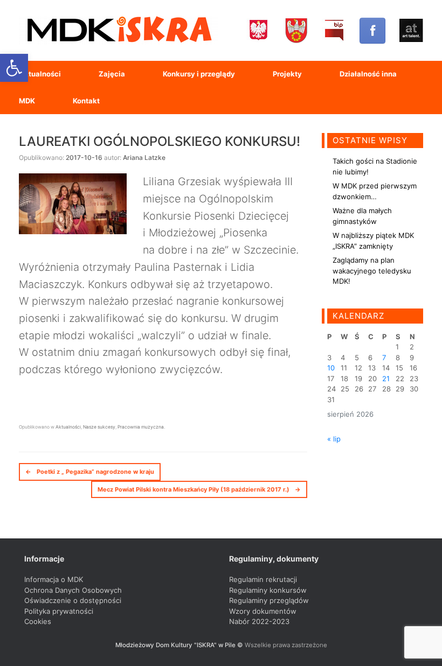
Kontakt (86, 100)
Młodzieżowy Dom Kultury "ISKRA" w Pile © (180, 645)
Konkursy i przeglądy (199, 73)
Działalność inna (368, 73)
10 (331, 367)
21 (386, 378)
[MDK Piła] (118, 30)
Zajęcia (112, 73)
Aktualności (40, 73)
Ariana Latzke (144, 157)
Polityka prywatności (58, 611)
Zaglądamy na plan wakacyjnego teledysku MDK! (372, 270)
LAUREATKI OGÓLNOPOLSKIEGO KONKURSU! (159, 141)
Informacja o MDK (53, 579)
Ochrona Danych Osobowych (73, 590)
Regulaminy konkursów (268, 590)
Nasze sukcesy (99, 427)
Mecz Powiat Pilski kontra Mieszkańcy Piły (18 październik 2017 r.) (199, 489)
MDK (27, 100)
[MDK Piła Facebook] (372, 31)
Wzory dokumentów (262, 611)
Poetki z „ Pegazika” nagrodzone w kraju (89, 471)
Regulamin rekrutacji (263, 579)
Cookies (37, 621)
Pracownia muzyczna (141, 427)
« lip (334, 438)
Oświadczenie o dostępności (72, 600)
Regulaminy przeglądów (269, 600)
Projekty (287, 73)
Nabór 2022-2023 (259, 621)
